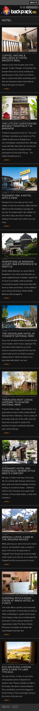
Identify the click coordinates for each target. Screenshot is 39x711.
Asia (8, 121)
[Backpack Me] (19, 10)
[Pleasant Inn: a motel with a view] (19, 179)
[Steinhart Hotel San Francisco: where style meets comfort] (19, 452)
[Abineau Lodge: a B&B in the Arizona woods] (19, 520)
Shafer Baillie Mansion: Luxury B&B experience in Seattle (19, 264)
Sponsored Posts (26, 53)
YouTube (21, 7)
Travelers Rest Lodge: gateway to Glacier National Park (17, 402)
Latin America (16, 53)
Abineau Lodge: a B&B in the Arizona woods (17, 538)
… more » (6, 88)
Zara (35, 53)
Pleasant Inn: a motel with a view (16, 196)
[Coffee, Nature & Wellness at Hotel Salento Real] (19, 39)
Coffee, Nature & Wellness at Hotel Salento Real (14, 58)
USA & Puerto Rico (31, 192)
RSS (24, 7)
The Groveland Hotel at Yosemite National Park (18, 334)
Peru (16, 595)
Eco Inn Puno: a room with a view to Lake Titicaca (16, 669)
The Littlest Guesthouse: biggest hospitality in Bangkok (19, 126)
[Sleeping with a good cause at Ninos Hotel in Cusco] (19, 583)
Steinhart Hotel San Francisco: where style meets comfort (18, 471)
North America (11, 192)
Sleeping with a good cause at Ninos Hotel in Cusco (18, 600)
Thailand (23, 121)
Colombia (9, 53)
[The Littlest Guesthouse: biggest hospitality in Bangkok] (19, 108)
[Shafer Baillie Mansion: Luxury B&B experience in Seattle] (19, 245)
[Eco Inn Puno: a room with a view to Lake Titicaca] (19, 652)
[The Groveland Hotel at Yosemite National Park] (19, 317)
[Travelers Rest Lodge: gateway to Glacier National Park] (19, 383)
